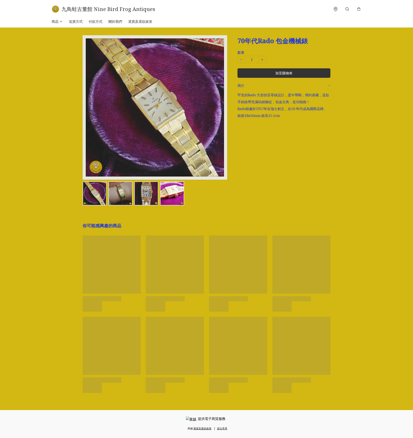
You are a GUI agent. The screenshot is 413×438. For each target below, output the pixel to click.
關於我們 (115, 21)
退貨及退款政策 (140, 21)
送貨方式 (76, 21)
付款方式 (95, 21)
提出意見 (222, 428)
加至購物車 (284, 73)
